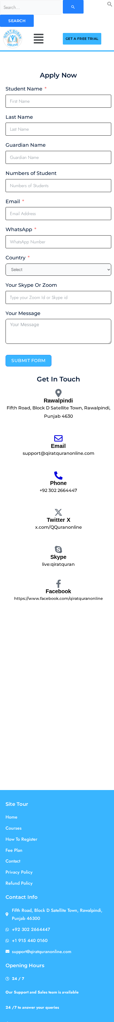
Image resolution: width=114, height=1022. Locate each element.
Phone (58, 483)
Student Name (24, 89)
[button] (110, 5)
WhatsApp (19, 229)
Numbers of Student (31, 173)
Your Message (23, 313)
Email (13, 201)
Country (15, 258)
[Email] (58, 438)
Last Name (19, 117)
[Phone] (58, 475)
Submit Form (28, 360)
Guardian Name (26, 145)
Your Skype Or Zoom (31, 285)
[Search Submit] (73, 7)
